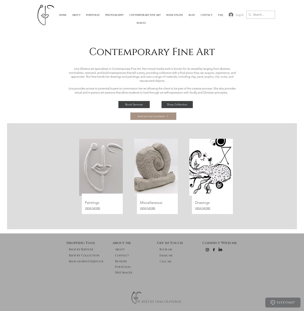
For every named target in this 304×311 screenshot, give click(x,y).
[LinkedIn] (220, 250)
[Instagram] (207, 250)
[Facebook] (214, 250)
